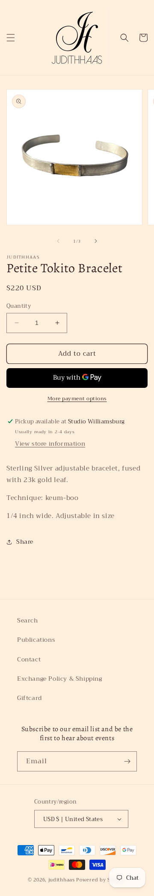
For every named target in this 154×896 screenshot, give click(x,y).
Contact (29, 659)
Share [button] (24, 541)
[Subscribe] (127, 761)
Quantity (18, 306)
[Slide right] (95, 241)
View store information (50, 443)
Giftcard (29, 698)
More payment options (77, 398)
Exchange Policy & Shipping (59, 678)
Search (27, 620)
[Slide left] (58, 241)
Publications (36, 639)
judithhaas (61, 880)
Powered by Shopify (101, 880)
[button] (10, 37)
